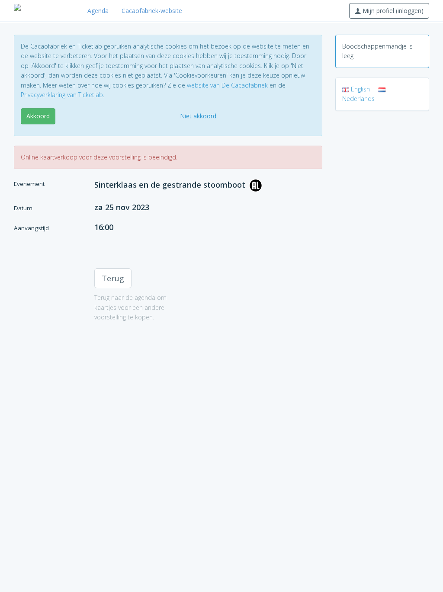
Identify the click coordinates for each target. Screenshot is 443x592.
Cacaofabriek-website (152, 11)
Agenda (98, 11)
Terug (113, 278)
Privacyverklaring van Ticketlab (62, 95)
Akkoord (38, 116)
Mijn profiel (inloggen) (392, 11)
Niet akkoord (198, 116)
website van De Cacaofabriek (227, 85)
